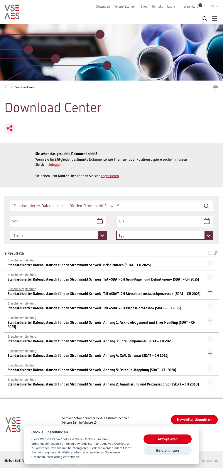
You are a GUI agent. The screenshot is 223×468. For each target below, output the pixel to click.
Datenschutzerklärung (46, 457)
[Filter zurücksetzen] (210, 254)
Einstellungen (167, 450)
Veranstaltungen (125, 6)
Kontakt (157, 6)
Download (103, 6)
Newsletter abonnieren (194, 419)
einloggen (55, 165)
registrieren (110, 176)
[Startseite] (12, 17)
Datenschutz (210, 460)
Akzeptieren (168, 439)
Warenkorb (192, 6)
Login (171, 6)
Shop (144, 6)
